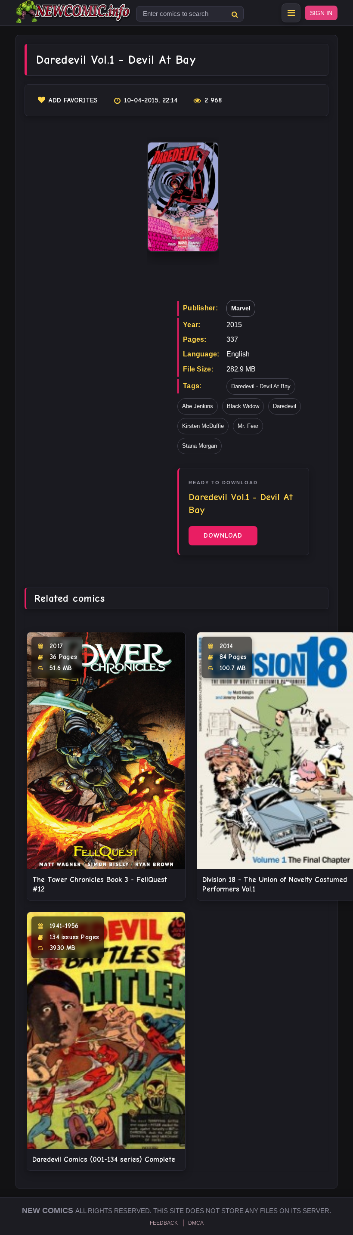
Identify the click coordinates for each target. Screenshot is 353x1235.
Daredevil (284, 406)
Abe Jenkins (197, 406)
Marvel (241, 308)
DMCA (196, 1223)
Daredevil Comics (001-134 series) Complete (103, 1159)
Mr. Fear (248, 426)
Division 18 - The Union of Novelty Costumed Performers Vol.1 (274, 884)
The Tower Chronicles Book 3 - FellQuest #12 (99, 884)
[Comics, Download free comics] (73, 17)
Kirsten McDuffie (203, 426)
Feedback (164, 1223)
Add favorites (73, 100)
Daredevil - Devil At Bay (261, 386)
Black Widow (243, 406)
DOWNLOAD (223, 535)
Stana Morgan (199, 446)
